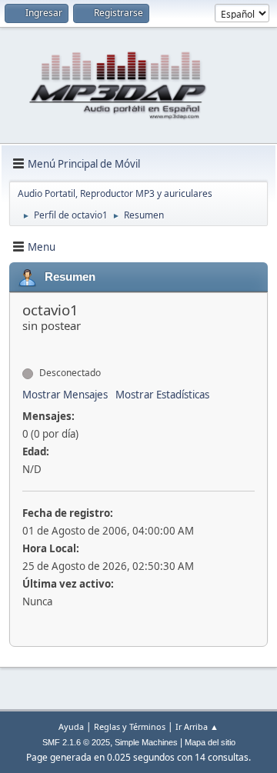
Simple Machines (146, 742)
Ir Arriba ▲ (197, 726)
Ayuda (71, 726)
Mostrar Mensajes (65, 394)
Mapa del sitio (210, 742)
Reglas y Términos (129, 726)
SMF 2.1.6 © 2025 (76, 742)
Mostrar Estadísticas (162, 394)
